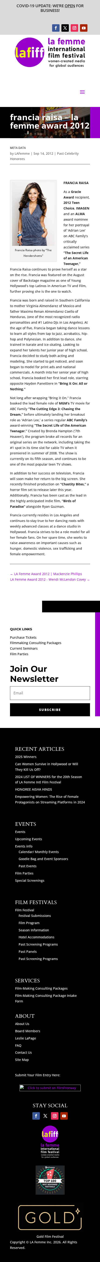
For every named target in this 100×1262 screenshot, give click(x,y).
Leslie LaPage (25, 1038)
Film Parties (19, 654)
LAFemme (22, 153)
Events (20, 832)
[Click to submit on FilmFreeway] (50, 1090)
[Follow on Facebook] (56, 28)
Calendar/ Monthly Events (39, 852)
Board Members (27, 1031)
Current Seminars (24, 648)
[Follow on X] (65, 28)
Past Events (28, 866)
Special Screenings (29, 880)
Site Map (22, 1059)
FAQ (18, 1045)
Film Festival (24, 910)
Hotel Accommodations (36, 937)
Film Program (29, 923)
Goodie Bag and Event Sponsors (43, 859)
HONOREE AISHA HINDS (33, 789)
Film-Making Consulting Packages (41, 988)
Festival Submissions (35, 915)
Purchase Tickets (23, 637)
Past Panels (28, 951)
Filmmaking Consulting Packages (35, 643)
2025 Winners (26, 756)
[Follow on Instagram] (74, 28)
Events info (23, 846)
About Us (22, 1024)
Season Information (34, 930)
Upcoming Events (28, 839)
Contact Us (23, 1052)
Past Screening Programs (38, 944)
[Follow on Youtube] (83, 28)
